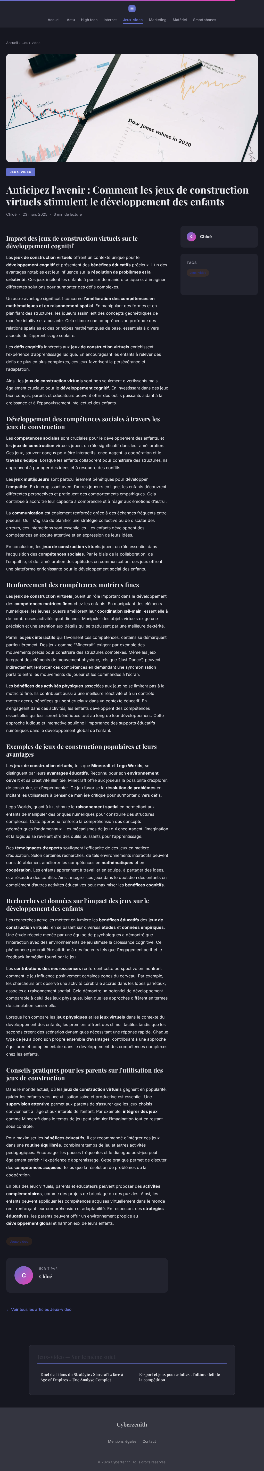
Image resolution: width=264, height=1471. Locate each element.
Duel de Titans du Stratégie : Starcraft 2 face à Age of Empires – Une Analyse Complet (81, 1377)
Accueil (54, 19)
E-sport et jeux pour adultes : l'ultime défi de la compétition (179, 1377)
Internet (110, 19)
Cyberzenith (132, 1424)
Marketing (158, 19)
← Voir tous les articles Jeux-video (38, 1309)
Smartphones (204, 19)
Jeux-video (133, 19)
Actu (71, 19)
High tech (89, 19)
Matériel (180, 19)
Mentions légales (122, 1441)
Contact (149, 1441)
